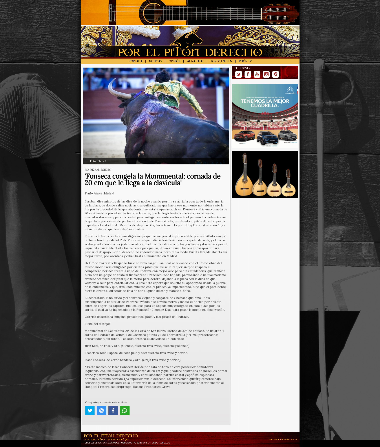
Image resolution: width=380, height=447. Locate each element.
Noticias (155, 61)
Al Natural (195, 61)
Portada (135, 61)
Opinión (175, 61)
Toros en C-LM (221, 61)
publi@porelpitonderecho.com (151, 442)
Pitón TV (245, 61)
